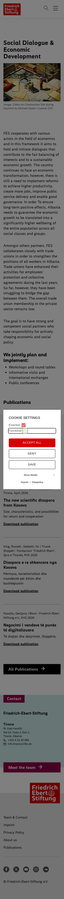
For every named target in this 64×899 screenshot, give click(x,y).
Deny (32, 453)
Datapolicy (37, 482)
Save (32, 464)
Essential (14, 425)
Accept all (32, 442)
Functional (15, 430)
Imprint (24, 482)
